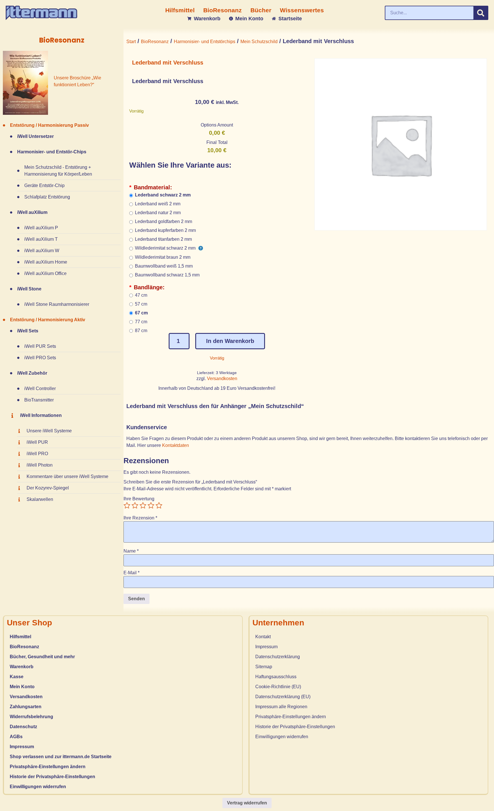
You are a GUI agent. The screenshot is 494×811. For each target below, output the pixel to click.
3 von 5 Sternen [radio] (143, 505)
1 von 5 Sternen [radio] (127, 505)
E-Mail (132, 573)
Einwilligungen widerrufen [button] (38, 786)
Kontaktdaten (176, 445)
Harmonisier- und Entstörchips (204, 41)
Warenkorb (21, 666)
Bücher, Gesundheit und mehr (42, 656)
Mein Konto (22, 686)
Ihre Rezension (140, 518)
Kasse (16, 676)
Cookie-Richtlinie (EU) (278, 686)
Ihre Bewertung (139, 499)
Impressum (22, 746)
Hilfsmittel (20, 636)
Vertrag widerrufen (247, 802)
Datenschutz (23, 726)
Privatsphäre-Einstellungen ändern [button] (47, 766)
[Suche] (480, 12)
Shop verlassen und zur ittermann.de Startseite (60, 756)
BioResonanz (155, 41)
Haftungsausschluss (275, 676)
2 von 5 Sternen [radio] (135, 505)
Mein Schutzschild (259, 41)
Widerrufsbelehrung (31, 716)
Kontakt (263, 636)
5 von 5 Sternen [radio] (159, 505)
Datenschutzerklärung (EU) (282, 696)
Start (131, 41)
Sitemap (263, 666)
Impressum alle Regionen (281, 706)
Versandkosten (222, 378)
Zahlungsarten (25, 706)
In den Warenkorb (230, 341)
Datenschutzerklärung (277, 656)
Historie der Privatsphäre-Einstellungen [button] (52, 776)
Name (131, 551)
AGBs (16, 736)
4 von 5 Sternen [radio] (151, 505)
